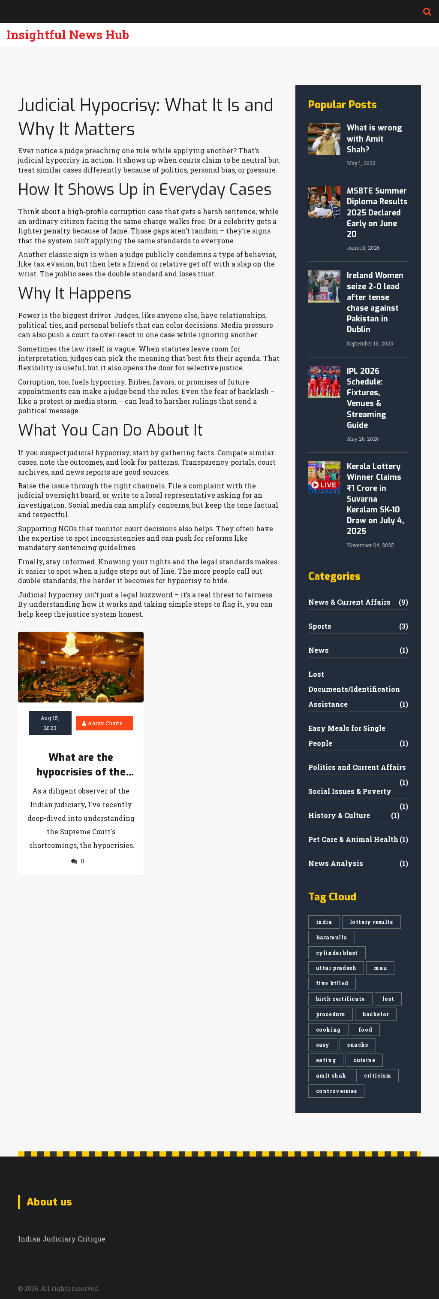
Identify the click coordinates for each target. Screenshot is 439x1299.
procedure (330, 1014)
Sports (319, 625)
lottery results (371, 921)
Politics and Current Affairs (357, 767)
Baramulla (331, 937)
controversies (336, 1090)
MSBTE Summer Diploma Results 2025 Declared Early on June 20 (377, 212)
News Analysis (335, 863)
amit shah (331, 1075)
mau (380, 967)
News (318, 649)
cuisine (364, 1060)
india (324, 921)
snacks (357, 1044)
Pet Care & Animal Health (353, 839)
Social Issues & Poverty (349, 791)
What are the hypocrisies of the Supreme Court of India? (81, 765)
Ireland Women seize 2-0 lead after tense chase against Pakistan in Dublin (375, 302)
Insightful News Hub (67, 34)
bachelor (376, 1014)
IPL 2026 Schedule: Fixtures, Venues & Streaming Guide (366, 398)
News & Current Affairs (349, 601)
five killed (332, 983)
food (365, 1029)
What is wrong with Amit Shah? (374, 138)
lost (388, 998)
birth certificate (340, 998)
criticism (377, 1075)
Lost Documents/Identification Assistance (354, 689)
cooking (328, 1029)
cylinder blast (337, 952)
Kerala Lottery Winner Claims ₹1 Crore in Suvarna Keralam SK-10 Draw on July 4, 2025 (375, 498)
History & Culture (339, 815)
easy (323, 1044)
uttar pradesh (336, 967)
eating (326, 1060)
